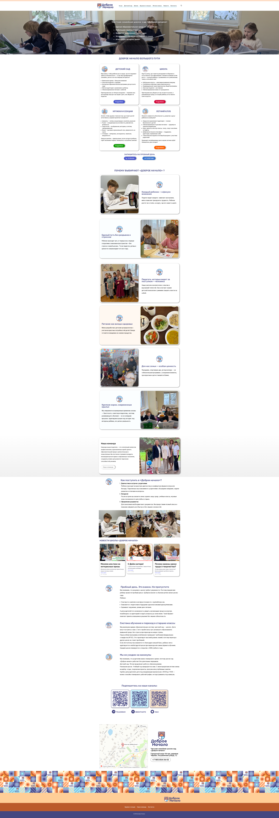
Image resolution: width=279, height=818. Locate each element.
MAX (157, 712)
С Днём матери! (135, 564)
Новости (166, 5)
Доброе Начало (141, 813)
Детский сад (128, 5)
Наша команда (141, 807)
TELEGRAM (120, 712)
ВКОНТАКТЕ (140, 712)
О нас (120, 5)
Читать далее (103, 572)
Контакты (174, 5)
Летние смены (157, 5)
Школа (136, 5)
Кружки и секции (145, 5)
